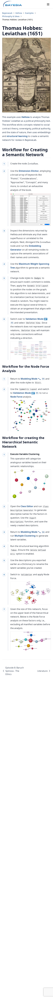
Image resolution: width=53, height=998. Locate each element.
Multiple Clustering (25, 535)
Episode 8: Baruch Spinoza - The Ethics (14, 671)
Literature (42, 670)
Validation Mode (25, 392)
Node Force (16, 396)
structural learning (17, 136)
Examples (29, 13)
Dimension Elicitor (29, 170)
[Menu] (48, 4)
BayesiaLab (7, 13)
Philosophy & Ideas (11, 16)
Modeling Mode (32, 378)
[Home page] (12, 4)
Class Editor (27, 506)
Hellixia (18, 13)
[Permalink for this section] (46, 154)
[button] (30, 350)
